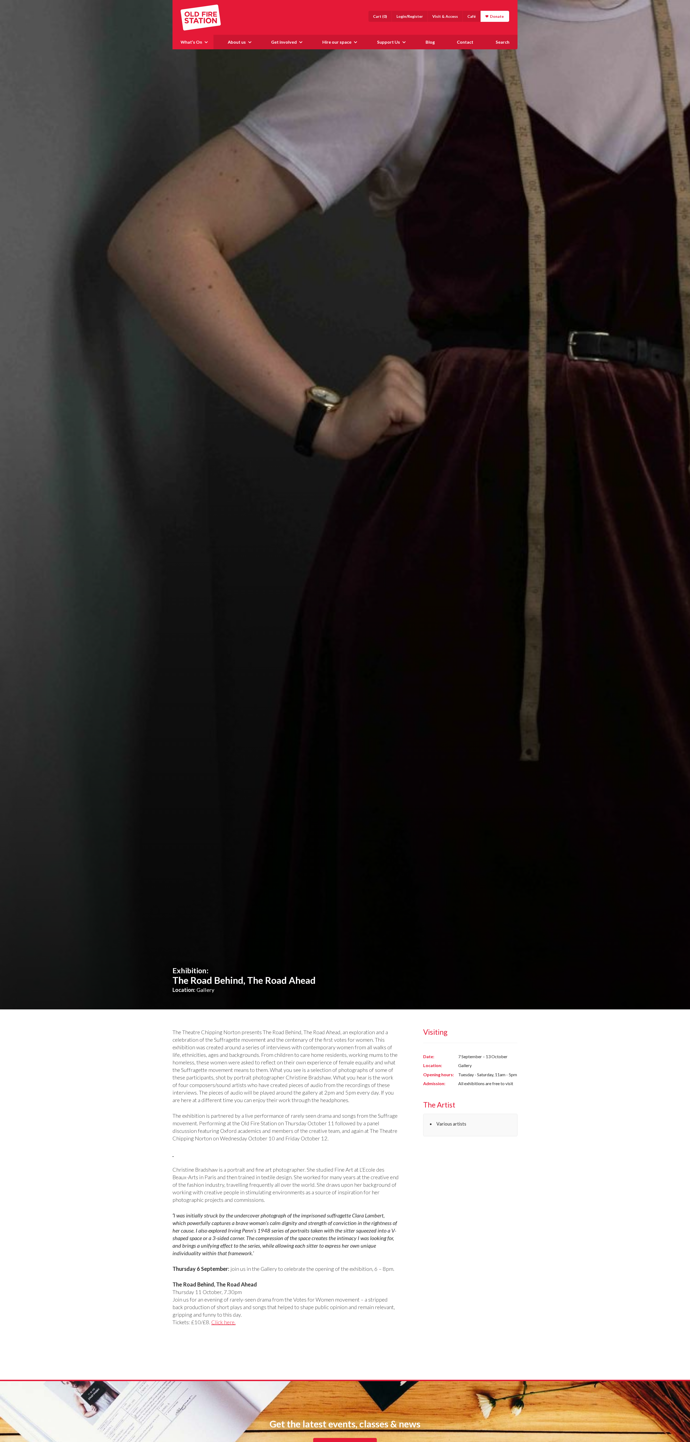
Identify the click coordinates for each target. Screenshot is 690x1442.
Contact (465, 41)
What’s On (191, 41)
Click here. (223, 1322)
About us (237, 41)
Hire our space (336, 41)
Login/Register (409, 16)
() (380, 16)
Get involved (284, 41)
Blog (430, 41)
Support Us (388, 41)
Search (502, 41)
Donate (497, 16)
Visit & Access (445, 16)
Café (471, 16)
